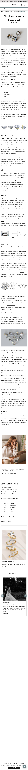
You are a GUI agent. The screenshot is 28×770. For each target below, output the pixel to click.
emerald (3, 60)
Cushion (6, 503)
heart (20, 359)
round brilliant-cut (5, 380)
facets (24, 64)
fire (2, 86)
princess (3, 274)
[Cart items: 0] (25, 5)
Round (22, 272)
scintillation (6, 86)
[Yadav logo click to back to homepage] (14, 5)
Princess (6, 509)
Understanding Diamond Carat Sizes (10, 496)
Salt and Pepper (15, 512)
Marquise (13, 505)
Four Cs (23, 49)
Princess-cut (4, 323)
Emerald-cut (4, 321)
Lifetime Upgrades (22, 1)
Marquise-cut (15, 321)
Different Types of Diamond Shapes (9, 498)
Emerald (6, 514)
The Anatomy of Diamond (7, 516)
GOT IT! (14, 767)
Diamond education (8, 11)
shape (2, 58)
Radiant (6, 512)
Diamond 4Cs (16, 11)
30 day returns (13, 1)
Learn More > (5, 566)
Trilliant (13, 507)
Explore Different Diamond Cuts (9, 489)
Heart (12, 503)
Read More (5, 613)
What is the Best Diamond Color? (9, 491)
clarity (2, 221)
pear (24, 359)
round (21, 58)
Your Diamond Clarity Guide (8, 493)
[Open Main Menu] (3, 4)
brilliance (14, 86)
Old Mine (13, 509)
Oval (5, 505)
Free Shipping (4, 1)
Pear (5, 507)
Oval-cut (14, 323)
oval (24, 58)
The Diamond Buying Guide (7, 487)
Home (2, 11)
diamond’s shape (11, 305)
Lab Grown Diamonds (6, 519)
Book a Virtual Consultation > (9, 473)
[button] (4, 9)
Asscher (13, 501)
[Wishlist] (21, 5)
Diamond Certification (6, 521)
